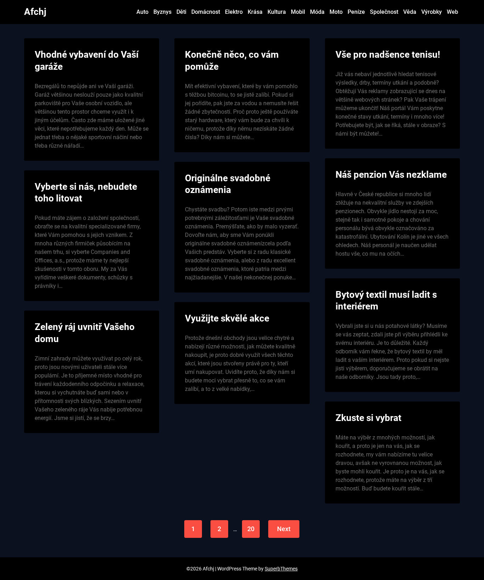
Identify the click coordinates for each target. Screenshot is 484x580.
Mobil (298, 11)
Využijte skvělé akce (227, 318)
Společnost (384, 11)
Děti (181, 11)
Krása (255, 11)
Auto (142, 11)
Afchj (35, 11)
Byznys (162, 11)
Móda (317, 11)
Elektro (234, 11)
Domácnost (205, 11)
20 (250, 529)
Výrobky (431, 11)
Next (284, 529)
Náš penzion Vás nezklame (391, 174)
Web (452, 11)
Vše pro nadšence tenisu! (388, 54)
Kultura (277, 11)
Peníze (356, 11)
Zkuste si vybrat (368, 418)
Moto (336, 11)
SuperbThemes (281, 569)
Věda (409, 11)
